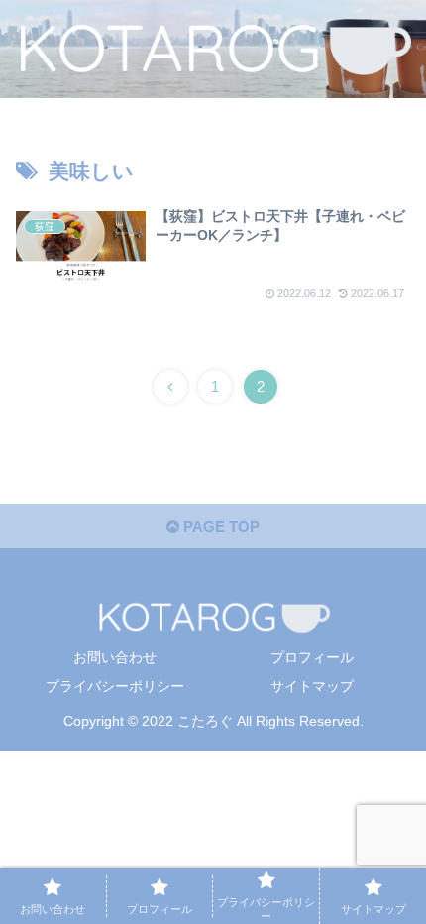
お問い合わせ (115, 657)
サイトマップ (312, 686)
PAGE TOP (219, 527)
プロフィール (312, 657)
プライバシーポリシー (115, 686)
